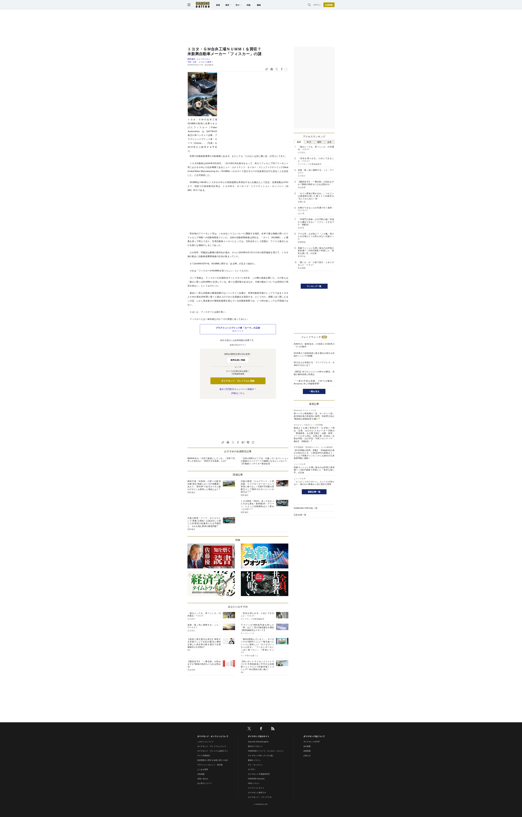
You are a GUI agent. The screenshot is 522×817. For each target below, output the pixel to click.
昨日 (309, 141)
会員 (329, 141)
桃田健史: (198, 59)
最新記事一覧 (314, 491)
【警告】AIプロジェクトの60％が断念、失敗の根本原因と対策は (314, 373)
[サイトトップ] (202, 5)
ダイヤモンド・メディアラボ (259, 797)
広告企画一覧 (300, 514)
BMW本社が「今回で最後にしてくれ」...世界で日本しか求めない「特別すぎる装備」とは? (211, 459)
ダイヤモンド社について (314, 736)
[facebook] (261, 729)
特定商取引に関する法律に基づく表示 (212, 760)
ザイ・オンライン (255, 764)
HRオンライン (254, 783)
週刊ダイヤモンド (255, 746)
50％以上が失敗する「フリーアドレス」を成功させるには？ (314, 363)
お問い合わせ (202, 778)
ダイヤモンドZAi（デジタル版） (261, 755)
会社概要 (307, 746)
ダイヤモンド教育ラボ (257, 792)
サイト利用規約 (203, 755)
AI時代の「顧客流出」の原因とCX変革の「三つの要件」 (314, 345)
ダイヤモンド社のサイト (258, 736)
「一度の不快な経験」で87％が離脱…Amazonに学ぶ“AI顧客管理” (314, 382)
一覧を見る (314, 391)
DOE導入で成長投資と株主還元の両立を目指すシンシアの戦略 (314, 354)
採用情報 (307, 751)
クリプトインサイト (256, 788)
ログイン (317, 5)
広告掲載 (200, 774)
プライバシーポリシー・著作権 (210, 764)
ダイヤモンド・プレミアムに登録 (238, 380)
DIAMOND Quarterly (256, 778)
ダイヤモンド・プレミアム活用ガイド (212, 751)
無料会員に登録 (238, 359)
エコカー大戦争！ (206, 62)
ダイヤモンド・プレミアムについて (211, 746)
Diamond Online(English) (258, 741)
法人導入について (204, 783)
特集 (249, 5)
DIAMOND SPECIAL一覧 (305, 508)
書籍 (259, 5)
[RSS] (273, 729)
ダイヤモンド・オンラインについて (212, 736)
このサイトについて (205, 741)
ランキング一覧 (314, 286)
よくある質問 (202, 769)
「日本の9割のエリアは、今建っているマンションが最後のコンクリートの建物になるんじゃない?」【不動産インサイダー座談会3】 (264, 461)
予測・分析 (192, 62)
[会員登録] (329, 4)
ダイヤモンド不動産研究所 (259, 774)
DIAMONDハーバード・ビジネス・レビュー (266, 751)
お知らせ (307, 755)
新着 (218, 5)
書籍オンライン (254, 760)
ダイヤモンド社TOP (311, 741)
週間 (319, 141)
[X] (249, 729)
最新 (299, 141)
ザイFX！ (252, 769)
